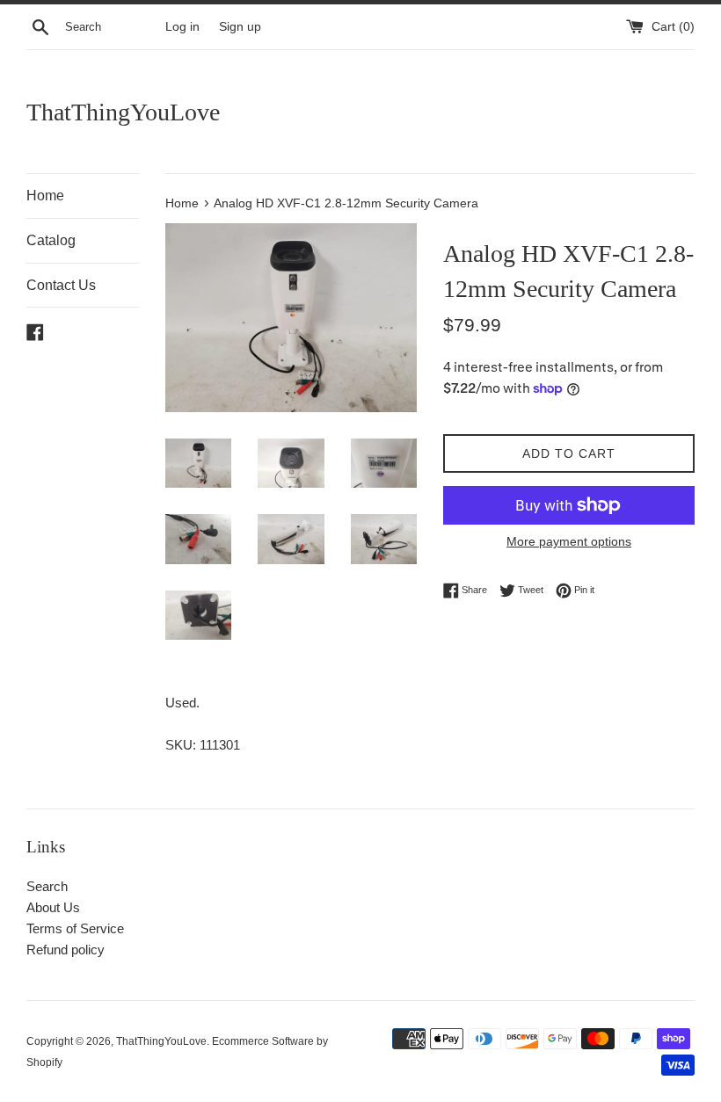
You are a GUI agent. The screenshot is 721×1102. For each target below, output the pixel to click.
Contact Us (61, 285)
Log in (182, 26)
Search (47, 886)
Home (45, 195)
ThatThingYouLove (123, 112)
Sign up (240, 26)
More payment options (568, 541)
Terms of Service (75, 928)
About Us (53, 907)
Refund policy (65, 949)
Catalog (51, 240)
